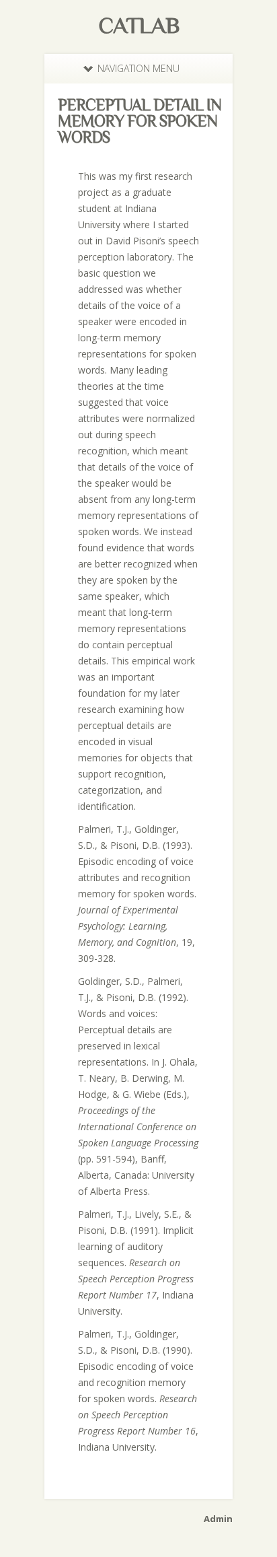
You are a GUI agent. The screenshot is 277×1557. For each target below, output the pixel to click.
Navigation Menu (138, 68)
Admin (218, 1519)
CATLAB (139, 25)
